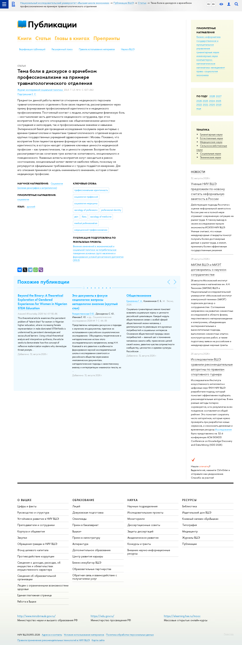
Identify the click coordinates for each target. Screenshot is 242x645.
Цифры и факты (26, 506)
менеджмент (218, 67)
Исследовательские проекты (145, 512)
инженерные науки (207, 56)
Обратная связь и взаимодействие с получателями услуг (94, 576)
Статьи (43, 38)
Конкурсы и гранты (139, 544)
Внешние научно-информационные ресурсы (148, 551)
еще (198, 108)
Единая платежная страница (34, 595)
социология (211, 71)
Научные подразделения (142, 506)
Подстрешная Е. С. (26, 94)
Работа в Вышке (26, 601)
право (199, 71)
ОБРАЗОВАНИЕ (83, 500)
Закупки (22, 537)
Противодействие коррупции (35, 556)
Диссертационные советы (143, 525)
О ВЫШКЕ (24, 500)
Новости (198, 172)
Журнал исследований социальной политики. (40, 89)
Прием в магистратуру (86, 537)
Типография (189, 525)
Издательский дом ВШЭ (196, 512)
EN (213, 4)
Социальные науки (210, 153)
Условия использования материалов (84, 634)
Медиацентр (190, 531)
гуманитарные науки (207, 52)
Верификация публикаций (32, 49)
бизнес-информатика (208, 37)
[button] (84, 288)
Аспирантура (80, 544)
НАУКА (132, 500)
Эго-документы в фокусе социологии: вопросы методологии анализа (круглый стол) (95, 301)
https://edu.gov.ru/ (102, 616)
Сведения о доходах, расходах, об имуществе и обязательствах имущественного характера (38, 566)
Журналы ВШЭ (191, 537)
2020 (212, 104)
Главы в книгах (72, 38)
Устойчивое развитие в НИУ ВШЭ (38, 518)
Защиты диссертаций (140, 531)
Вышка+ (77, 531)
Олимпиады (79, 518)
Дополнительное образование (91, 550)
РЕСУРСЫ (189, 500)
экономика (202, 75)
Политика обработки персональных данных (130, 634)
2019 (218, 104)
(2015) (98, 253)
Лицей (76, 506)
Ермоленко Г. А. (134, 301)
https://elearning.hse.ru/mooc (182, 616)
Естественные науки (211, 138)
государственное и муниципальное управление (207, 44)
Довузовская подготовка (87, 512)
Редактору (228, 634)
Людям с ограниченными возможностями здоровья (42, 587)
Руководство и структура (33, 512)
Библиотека (189, 506)
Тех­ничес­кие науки (210, 157)
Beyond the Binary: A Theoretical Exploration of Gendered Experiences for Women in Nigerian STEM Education (42, 301)
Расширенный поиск (62, 49)
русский (31, 206)
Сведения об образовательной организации (36, 577)
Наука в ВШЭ (127, 49)
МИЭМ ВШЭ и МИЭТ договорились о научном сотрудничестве (208, 269)
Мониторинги (136, 518)
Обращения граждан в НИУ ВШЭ (37, 544)
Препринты (106, 38)
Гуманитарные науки (211, 134)
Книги (24, 38)
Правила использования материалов (97, 49)
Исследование (223, 429)
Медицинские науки (211, 142)
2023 (218, 101)
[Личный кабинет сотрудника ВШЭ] (229, 4)
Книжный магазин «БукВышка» (200, 518)
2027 (218, 96)
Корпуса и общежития (31, 531)
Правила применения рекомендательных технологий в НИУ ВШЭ (53, 640)
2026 (199, 101)
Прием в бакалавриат (85, 525)
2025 (205, 101)
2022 (199, 104)
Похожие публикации (43, 281)
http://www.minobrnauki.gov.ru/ (36, 616)
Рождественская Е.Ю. (83, 313)
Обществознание (138, 295)
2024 (212, 101)
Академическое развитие (143, 537)
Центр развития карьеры (87, 556)
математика (203, 67)
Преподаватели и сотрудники (36, 525)
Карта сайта (98, 640)
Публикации (52, 24)
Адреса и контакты (52, 634)
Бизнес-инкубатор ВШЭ (86, 562)
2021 (205, 104)
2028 (212, 96)
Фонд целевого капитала (32, 550)
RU (208, 4)
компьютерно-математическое (205, 61)
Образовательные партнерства (91, 569)
